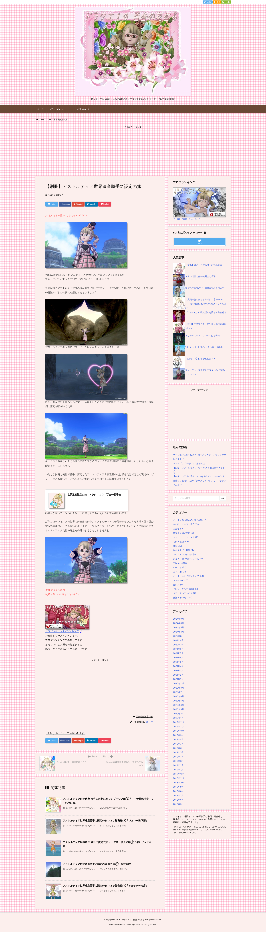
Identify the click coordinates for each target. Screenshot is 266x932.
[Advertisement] (133, 150)
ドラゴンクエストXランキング (62, 631)
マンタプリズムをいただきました (189, 463)
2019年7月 (178, 743)
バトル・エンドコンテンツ (188, 576)
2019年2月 (178, 765)
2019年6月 (178, 748)
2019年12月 (179, 722)
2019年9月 (178, 735)
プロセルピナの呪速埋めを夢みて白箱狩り (205, 312)
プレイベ (180, 563)
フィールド (180, 580)
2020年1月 (178, 718)
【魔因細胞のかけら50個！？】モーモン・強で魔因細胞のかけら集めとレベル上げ (205, 303)
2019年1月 (178, 769)
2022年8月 (178, 636)
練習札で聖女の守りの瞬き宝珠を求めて (204, 288)
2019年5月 (178, 752)
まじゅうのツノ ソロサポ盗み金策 (202, 335)
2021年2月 (178, 674)
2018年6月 (178, 799)
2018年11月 (179, 778)
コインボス (180, 571)
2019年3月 (178, 761)
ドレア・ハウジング (185, 554)
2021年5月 (178, 662)
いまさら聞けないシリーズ (188, 558)
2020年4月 (178, 705)
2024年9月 (178, 618)
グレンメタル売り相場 (186, 589)
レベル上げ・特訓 (184, 550)
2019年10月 (179, 730)
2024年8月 (178, 623)
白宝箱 (178, 528)
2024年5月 (178, 627)
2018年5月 (178, 804)
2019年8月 (178, 739)
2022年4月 (178, 640)
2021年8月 (178, 649)
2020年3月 (178, 709)
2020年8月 (178, 687)
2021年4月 (178, 666)
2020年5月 (178, 700)
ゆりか (149, 721)
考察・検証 (181, 541)
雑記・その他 (182, 597)
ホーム (42, 119)
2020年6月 (178, 696)
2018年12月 (179, 774)
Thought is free (150, 924)
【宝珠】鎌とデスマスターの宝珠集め (203, 264)
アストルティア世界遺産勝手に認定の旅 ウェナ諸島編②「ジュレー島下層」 (105, 820)
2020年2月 (178, 713)
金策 (177, 545)
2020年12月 (179, 683)
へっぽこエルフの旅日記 (186, 524)
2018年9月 (178, 786)
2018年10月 (179, 782)
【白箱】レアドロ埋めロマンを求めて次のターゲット (199, 476)
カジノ (178, 584)
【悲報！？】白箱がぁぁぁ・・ (200, 358)
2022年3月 (178, 644)
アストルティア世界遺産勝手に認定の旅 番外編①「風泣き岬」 (98, 863)
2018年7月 (178, 795)
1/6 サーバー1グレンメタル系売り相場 (204, 347)
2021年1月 (178, 679)
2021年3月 (178, 670)
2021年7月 (178, 653)
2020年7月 (178, 692)
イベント (179, 567)
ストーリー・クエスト (186, 537)
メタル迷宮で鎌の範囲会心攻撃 (200, 276)
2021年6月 (178, 657)
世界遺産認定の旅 (59, 119)
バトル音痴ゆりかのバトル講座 (190, 520)
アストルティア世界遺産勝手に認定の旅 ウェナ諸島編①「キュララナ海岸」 (105, 885)
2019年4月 (178, 756)
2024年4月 (178, 631)
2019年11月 (179, 726)
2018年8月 (178, 791)
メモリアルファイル (185, 593)
